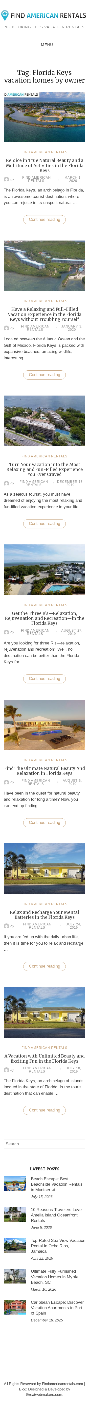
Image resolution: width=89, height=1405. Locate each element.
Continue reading (47, 220)
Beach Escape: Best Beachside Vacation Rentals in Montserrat (57, 1184)
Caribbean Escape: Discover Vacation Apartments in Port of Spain (57, 1308)
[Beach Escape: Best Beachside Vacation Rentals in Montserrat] (15, 1183)
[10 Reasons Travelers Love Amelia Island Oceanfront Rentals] (15, 1214)
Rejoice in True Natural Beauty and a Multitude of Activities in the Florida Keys (44, 165)
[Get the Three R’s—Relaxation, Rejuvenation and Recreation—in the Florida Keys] (44, 593)
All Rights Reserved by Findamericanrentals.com (43, 1384)
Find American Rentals (44, 152)
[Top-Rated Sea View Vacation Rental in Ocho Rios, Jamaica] (15, 1245)
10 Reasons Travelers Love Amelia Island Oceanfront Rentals (56, 1215)
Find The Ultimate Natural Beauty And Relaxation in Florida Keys (44, 771)
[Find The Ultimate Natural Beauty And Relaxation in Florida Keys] (44, 748)
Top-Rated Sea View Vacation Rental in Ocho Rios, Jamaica (58, 1246)
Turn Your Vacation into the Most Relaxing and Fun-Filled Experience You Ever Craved (44, 469)
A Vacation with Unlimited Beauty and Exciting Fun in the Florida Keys (44, 1058)
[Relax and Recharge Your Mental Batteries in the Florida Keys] (44, 892)
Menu (47, 45)
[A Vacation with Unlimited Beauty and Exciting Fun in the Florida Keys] (44, 1036)
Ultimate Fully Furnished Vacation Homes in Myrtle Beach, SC (54, 1276)
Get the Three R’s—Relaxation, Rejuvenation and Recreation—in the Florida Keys (44, 618)
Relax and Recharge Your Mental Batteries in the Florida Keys (44, 915)
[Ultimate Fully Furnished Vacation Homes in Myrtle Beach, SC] (15, 1276)
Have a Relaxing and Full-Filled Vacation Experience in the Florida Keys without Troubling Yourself (44, 314)
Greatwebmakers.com (44, 1395)
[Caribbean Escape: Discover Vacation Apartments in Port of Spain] (15, 1307)
